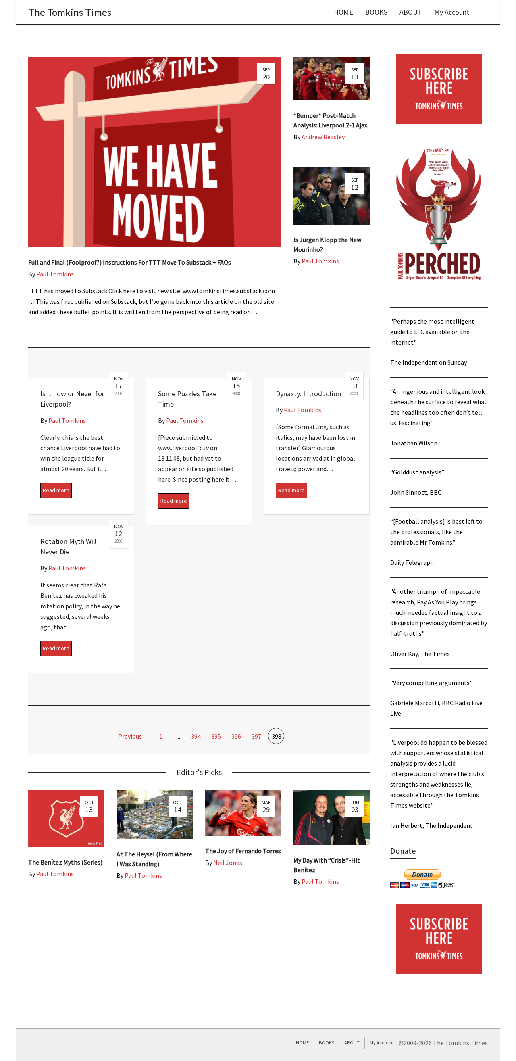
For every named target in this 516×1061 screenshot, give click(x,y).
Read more (56, 490)
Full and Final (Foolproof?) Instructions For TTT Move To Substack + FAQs (129, 262)
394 (196, 736)
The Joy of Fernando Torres (243, 851)
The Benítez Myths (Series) (65, 862)
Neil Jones (227, 862)
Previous (129, 736)
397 (256, 736)
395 (216, 736)
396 (236, 736)
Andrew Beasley (323, 137)
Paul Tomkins (55, 274)
